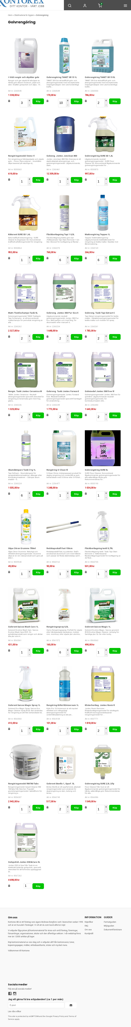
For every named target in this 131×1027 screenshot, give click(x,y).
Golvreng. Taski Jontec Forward (62, 391)
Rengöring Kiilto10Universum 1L (62, 705)
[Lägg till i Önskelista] (9, 100)
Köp (38, 101)
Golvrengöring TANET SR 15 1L (61, 77)
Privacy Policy (59, 1016)
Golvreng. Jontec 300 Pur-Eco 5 (62, 313)
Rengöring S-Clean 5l (57, 470)
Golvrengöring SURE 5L (96, 470)
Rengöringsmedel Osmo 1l (21, 156)
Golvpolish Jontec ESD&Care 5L (24, 862)
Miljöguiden (109, 926)
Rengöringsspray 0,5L (57, 627)
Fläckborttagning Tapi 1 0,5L (60, 234)
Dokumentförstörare (113, 930)
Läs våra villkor (14, 1011)
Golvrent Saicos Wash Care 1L (23, 627)
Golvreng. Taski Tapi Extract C (100, 313)
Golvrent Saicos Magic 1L (98, 627)
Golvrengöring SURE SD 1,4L (99, 156)
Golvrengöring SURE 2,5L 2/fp (99, 783)
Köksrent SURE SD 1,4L (19, 234)
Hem (10, 15)
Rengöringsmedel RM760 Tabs (23, 783)
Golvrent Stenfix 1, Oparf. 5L (60, 783)
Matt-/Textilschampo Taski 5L (23, 313)
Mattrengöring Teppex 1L (97, 234)
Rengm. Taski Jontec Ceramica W (25, 391)
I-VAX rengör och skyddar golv (23, 77)
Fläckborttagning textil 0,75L (99, 548)
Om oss (88, 930)
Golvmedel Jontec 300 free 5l (99, 391)
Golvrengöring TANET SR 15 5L (100, 77)
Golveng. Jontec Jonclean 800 (61, 156)
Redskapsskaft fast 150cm (59, 548)
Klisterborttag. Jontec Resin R (100, 705)
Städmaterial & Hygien (24, 15)
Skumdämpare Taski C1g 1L (22, 470)
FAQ (86, 926)
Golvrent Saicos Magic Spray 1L (24, 705)
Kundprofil (89, 933)
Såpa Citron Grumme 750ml (22, 548)
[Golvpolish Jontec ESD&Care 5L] (26, 840)
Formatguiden (110, 922)
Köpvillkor (89, 922)
